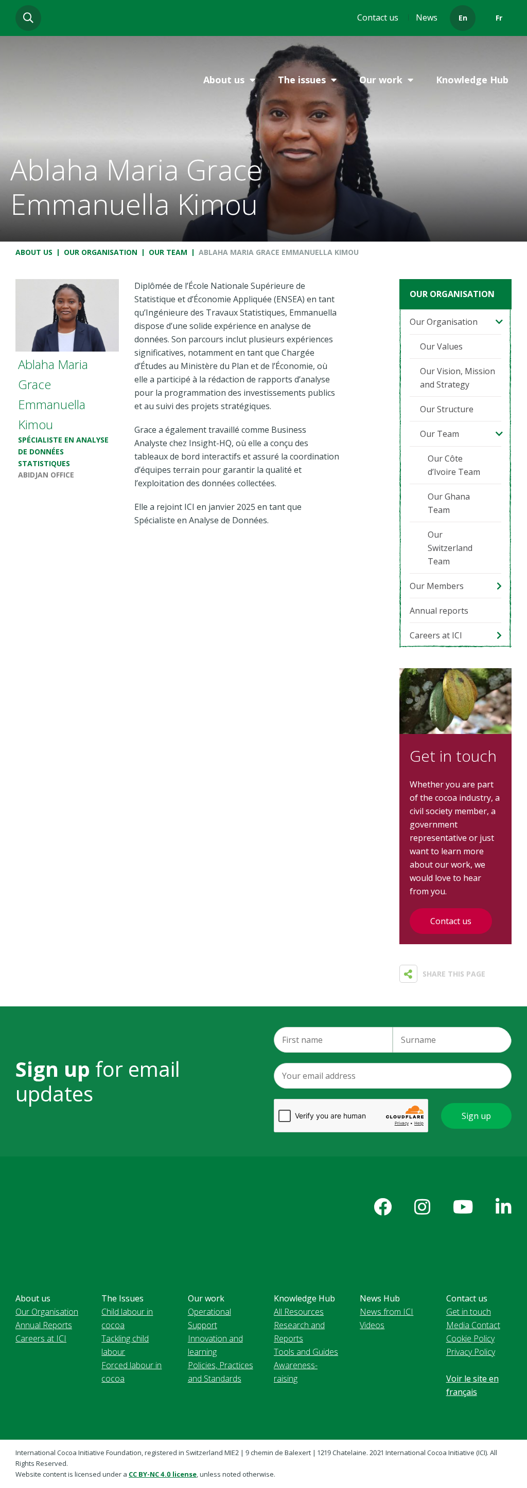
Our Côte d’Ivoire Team (454, 465)
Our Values (441, 346)
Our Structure (446, 409)
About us (223, 80)
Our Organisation (100, 252)
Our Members (437, 586)
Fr (499, 18)
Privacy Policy (470, 1351)
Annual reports (439, 610)
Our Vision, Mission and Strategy (457, 377)
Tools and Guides (306, 1351)
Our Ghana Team (449, 503)
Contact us (377, 17)
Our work (380, 80)
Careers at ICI (436, 635)
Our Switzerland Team (450, 548)
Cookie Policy (470, 1338)
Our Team (168, 252)
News (426, 17)
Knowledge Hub (472, 80)
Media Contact (473, 1325)
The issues (302, 80)
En (463, 18)
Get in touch (468, 1311)
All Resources (299, 1311)
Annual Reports (43, 1325)
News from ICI (386, 1311)
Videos (372, 1325)
